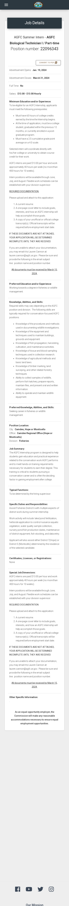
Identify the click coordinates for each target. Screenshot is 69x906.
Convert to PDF (48, 62)
